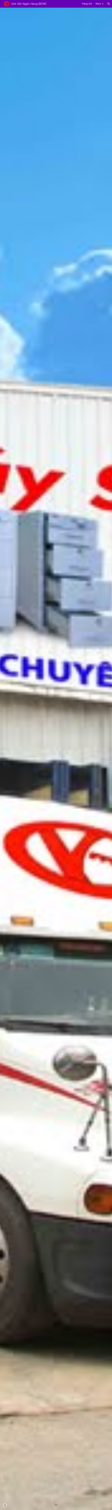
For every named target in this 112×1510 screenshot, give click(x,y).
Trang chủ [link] (87, 3)
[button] (108, 4)
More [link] (98, 3)
